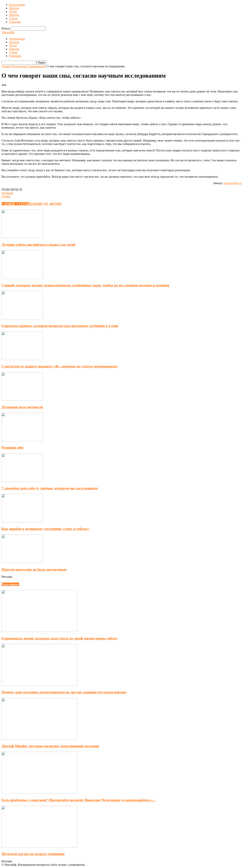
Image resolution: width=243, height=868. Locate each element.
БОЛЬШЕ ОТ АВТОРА (45, 203)
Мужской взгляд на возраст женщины (33, 854)
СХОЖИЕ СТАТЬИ (15, 203)
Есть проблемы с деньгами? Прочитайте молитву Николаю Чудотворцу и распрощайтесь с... (78, 800)
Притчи (14, 15)
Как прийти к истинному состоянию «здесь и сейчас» (45, 529)
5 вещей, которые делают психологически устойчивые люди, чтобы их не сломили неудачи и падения (85, 285)
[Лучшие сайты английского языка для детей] (22, 237)
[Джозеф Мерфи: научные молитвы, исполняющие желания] (39, 738)
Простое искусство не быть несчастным (34, 569)
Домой (6, 66)
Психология (17, 4)
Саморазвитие (36, 66)
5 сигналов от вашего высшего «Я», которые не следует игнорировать (60, 366)
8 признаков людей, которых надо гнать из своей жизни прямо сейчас (59, 638)
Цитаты (14, 8)
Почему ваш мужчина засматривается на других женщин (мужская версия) (64, 692)
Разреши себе (12, 448)
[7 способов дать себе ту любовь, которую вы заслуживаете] (22, 480)
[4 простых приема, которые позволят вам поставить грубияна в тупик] (22, 318)
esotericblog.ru (232, 183)
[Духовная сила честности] (22, 399)
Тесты (13, 11)
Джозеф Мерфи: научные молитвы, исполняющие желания (50, 746)
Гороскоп (15, 21)
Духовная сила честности (22, 407)
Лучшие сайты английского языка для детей (38, 245)
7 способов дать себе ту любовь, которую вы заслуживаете (50, 488)
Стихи (13, 18)
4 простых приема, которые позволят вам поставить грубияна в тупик (60, 326)
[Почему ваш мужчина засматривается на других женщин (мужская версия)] (39, 684)
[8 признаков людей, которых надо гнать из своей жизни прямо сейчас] (39, 631)
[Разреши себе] (22, 440)
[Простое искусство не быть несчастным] (22, 562)
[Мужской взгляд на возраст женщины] (39, 846)
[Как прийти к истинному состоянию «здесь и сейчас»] (22, 521)
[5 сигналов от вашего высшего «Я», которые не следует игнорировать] (22, 359)
